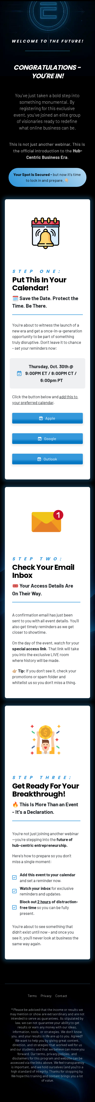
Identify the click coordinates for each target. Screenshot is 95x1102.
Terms (32, 996)
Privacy (46, 996)
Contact (61, 996)
